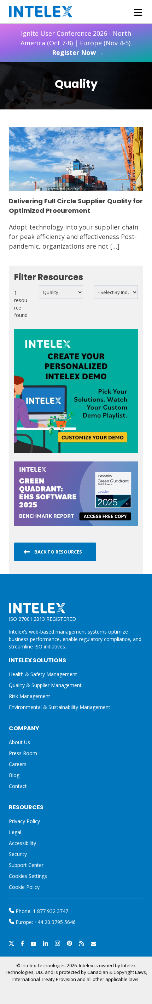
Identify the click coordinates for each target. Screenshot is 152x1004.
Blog (14, 775)
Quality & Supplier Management (45, 685)
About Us (19, 742)
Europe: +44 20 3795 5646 (45, 922)
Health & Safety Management (43, 674)
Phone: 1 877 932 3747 (41, 911)
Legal (15, 832)
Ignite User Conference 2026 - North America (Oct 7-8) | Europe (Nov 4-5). (76, 43)
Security (18, 854)
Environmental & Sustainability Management (59, 707)
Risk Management (29, 696)
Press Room (23, 753)
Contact (18, 786)
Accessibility (22, 843)
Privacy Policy (24, 821)
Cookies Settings (28, 876)
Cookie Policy (24, 887)
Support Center (26, 865)
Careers (18, 764)
